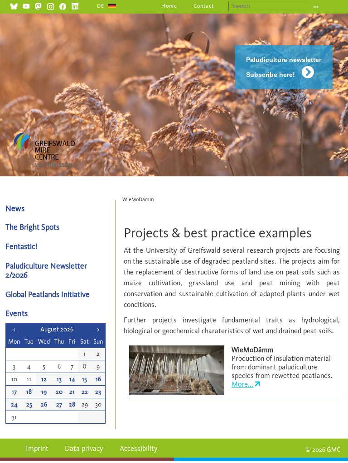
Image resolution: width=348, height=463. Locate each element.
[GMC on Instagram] (50, 5)
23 (98, 392)
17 (14, 392)
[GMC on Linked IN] (75, 5)
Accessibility (139, 448)
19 (44, 392)
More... (242, 384)
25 (29, 404)
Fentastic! (21, 246)
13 (59, 379)
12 (44, 379)
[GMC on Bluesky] (14, 5)
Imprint (37, 448)
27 (59, 404)
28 (72, 404)
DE (100, 6)
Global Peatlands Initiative (47, 294)
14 (72, 379)
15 (84, 379)
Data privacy (84, 448)
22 (85, 392)
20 (59, 392)
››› (316, 6)
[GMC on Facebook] (63, 5)
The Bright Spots (32, 227)
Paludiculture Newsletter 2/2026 (46, 270)
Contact (203, 6)
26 (44, 404)
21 (72, 392)
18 (29, 392)
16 (98, 379)
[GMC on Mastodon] (38, 5)
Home (169, 6)
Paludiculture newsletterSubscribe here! (283, 67)
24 (14, 404)
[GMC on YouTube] (26, 5)
